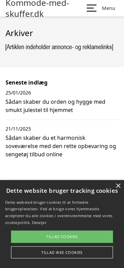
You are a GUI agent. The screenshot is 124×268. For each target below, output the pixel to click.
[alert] (62, 224)
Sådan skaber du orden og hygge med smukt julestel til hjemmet (55, 106)
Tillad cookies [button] (62, 236)
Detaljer (39, 222)
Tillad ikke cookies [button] (62, 252)
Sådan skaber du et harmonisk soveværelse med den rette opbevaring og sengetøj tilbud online (61, 146)
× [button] (118, 186)
